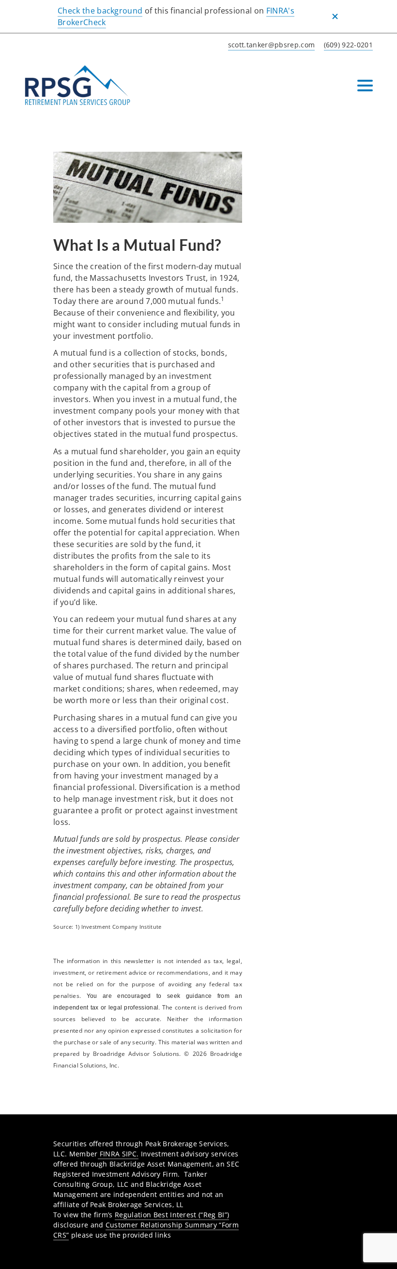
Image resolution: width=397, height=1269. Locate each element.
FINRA (110, 1153)
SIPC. (130, 1153)
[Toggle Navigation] (365, 85)
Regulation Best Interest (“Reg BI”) (172, 1214)
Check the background (100, 10)
